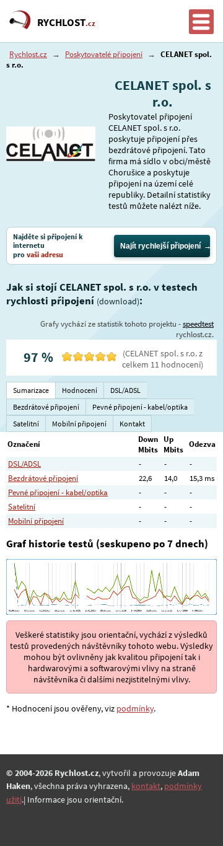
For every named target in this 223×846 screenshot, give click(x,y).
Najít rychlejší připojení (160, 246)
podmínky (135, 708)
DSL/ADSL (24, 464)
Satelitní (21, 506)
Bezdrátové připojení (43, 478)
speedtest (198, 324)
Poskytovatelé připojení (103, 54)
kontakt (145, 785)
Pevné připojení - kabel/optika (58, 492)
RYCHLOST (66, 22)
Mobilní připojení (36, 521)
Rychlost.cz (28, 54)
